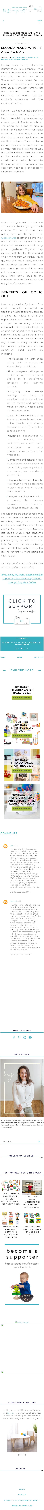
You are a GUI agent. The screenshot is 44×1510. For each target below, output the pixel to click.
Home (19, 657)
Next (2, 657)
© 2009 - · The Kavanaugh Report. (22, 1500)
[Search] (39, 1141)
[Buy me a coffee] (22, 610)
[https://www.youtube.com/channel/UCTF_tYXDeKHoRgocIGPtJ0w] (30, 1037)
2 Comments (22, 638)
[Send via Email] (24, 649)
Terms (22, 1489)
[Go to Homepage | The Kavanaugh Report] (22, 15)
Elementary (7, 59)
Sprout (10, 1413)
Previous (39, 657)
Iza (11, 845)
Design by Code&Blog (22, 1506)
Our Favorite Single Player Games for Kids (32, 1231)
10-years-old (18, 57)
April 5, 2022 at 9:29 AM (20, 892)
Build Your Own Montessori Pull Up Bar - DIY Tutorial (32, 1202)
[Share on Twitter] (21, 649)
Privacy (22, 1495)
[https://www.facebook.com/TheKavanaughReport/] (14, 1037)
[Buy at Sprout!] (22, 1452)
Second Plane (21, 59)
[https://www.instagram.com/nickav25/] (25, 1037)
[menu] (3, 20)
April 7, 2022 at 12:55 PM (20, 954)
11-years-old (32, 57)
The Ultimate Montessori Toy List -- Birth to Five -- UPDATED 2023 (11, 1198)
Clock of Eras (8, 237)
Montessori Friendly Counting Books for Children (11, 1232)
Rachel (13, 901)
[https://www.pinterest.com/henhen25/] (19, 1037)
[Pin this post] (16, 649)
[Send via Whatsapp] (27, 649)
